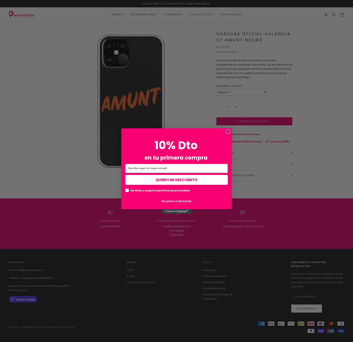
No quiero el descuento (176, 201)
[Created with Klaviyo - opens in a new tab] (176, 211)
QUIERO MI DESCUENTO (176, 179)
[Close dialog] (228, 131)
